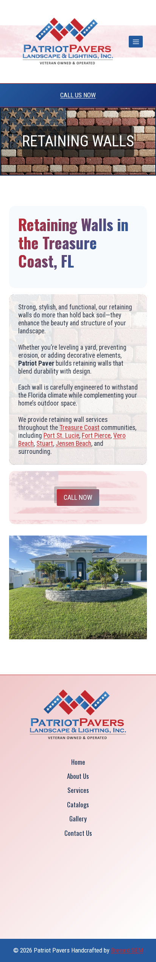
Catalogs (78, 804)
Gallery (78, 818)
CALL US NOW (78, 95)
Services (78, 790)
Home (78, 762)
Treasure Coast (79, 427)
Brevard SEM (127, 950)
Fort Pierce (96, 435)
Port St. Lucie (61, 435)
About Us (78, 776)
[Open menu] (136, 42)
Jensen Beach (73, 443)
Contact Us (78, 833)
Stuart (44, 443)
